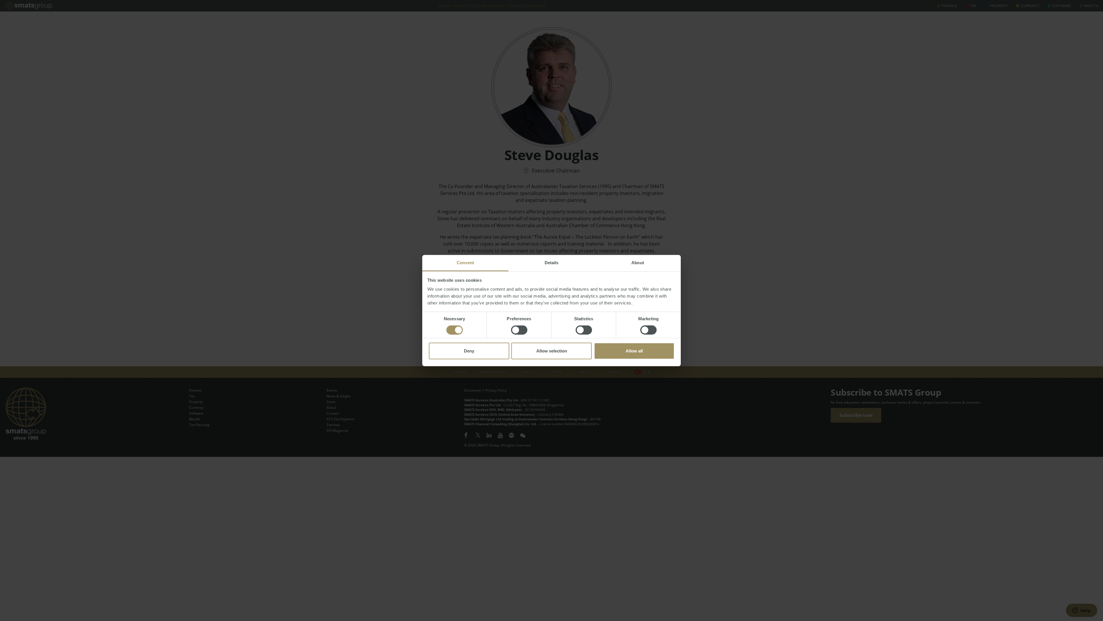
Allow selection (551, 350)
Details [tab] (552, 262)
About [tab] (637, 262)
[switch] (519, 330)
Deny (469, 350)
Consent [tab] (465, 262)
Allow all (634, 350)
